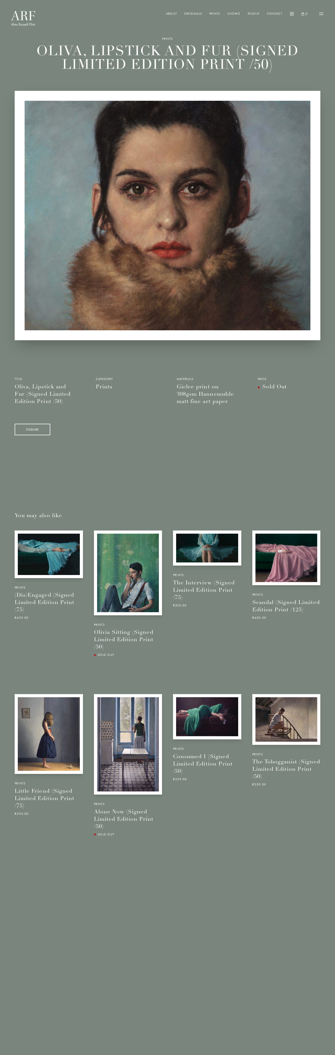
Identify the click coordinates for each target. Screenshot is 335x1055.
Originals (193, 14)
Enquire (32, 429)
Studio (254, 14)
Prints (214, 14)
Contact (275, 14)
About (171, 14)
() (306, 14)
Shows (233, 14)
